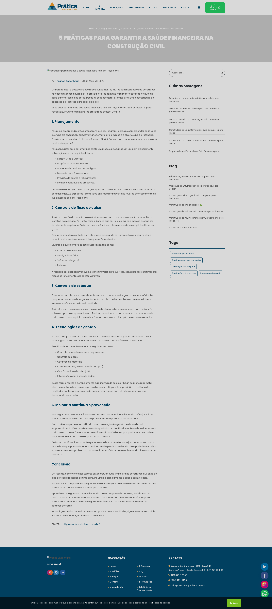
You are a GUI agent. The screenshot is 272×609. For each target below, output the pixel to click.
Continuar (234, 603)
